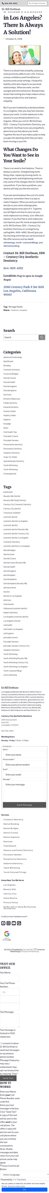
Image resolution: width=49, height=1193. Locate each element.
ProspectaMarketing (30, 951)
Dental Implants (10, 579)
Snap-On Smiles (10, 457)
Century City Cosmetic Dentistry (17, 504)
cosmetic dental (10, 517)
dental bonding (11, 245)
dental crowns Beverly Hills (14, 562)
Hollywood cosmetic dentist (15, 608)
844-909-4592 (11, 3)
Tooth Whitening (10, 469)
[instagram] (8, 923)
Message (6, 779)
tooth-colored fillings (27, 242)
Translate (21, 1179)
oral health (7, 625)
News (5, 428)
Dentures (7, 394)
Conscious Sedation (12, 513)
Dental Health (9, 382)
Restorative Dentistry (12, 448)
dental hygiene (9, 571)
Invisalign (7, 423)
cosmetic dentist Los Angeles (15, 537)
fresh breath (8, 604)
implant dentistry (10, 612)
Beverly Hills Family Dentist (14, 500)
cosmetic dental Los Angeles (15, 521)
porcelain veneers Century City (16, 646)
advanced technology (12, 357)
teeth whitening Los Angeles (15, 666)
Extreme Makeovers (11, 399)
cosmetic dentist (10, 525)
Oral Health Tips (10, 432)
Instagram (23, 310)
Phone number (9, 759)
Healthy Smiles (9, 415)
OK (24, 1189)
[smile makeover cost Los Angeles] (24, 55)
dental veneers (9, 587)
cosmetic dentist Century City (16, 533)
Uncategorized (9, 473)
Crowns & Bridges (10, 374)
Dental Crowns (9, 378)
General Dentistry (10, 407)
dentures (7, 600)
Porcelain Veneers (11, 440)
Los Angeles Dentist (11, 621)
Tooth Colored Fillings (12, 670)
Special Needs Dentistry (13, 461)
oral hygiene (8, 633)
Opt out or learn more (16, 1186)
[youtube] (14, 923)
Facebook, (15, 310)
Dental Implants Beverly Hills (15, 583)
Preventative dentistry (13, 444)
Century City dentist (12, 508)
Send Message (24, 805)
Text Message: (7, 1012)
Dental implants (10, 390)
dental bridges (9, 550)
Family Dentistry (10, 403)
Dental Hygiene (10, 386)
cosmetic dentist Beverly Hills (15, 529)
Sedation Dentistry (11, 453)
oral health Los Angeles (13, 629)
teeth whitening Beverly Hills (15, 658)
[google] (19, 923)
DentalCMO (28, 949)
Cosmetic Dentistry (11, 369)
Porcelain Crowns (10, 436)
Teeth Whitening (10, 465)
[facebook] (3, 923)
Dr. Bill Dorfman (11, 9)
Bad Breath (8, 361)
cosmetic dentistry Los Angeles (16, 546)
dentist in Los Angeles (12, 596)
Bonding (7, 365)
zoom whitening (10, 675)
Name (5, 749)
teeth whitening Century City (15, 662)
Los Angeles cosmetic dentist (15, 616)
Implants (7, 419)
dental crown (8, 554)
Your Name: (5, 972)
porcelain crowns (10, 637)
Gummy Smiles (9, 411)
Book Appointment (37, 3)
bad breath (8, 492)
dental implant (9, 575)
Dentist (6, 591)
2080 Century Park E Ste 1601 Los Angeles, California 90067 (23, 290)
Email (5, 769)
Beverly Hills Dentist (11, 496)
